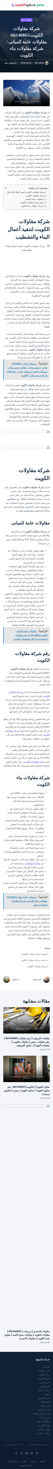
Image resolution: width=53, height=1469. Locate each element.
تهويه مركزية (43, 1429)
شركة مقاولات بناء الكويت (31, 206)
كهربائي (46, 1366)
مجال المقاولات (32, 863)
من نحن (33, 1461)
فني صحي (45, 1382)
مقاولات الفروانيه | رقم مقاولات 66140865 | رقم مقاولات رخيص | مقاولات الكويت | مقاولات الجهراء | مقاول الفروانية (27, 1042)
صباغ (47, 1394)
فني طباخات (44, 1409)
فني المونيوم (44, 1398)
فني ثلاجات (44, 1406)
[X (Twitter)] (32, 1453)
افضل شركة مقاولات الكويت (35, 954)
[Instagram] (26, 1453)
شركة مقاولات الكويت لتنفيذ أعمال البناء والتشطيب (25, 192)
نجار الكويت (44, 1425)
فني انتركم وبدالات (41, 1413)
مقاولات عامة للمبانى (33, 199)
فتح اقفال (45, 1402)
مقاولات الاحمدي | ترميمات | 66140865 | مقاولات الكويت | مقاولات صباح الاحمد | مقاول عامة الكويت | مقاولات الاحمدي (27, 1335)
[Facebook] (37, 1453)
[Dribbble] (21, 1453)
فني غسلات (44, 1417)
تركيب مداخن (43, 1433)
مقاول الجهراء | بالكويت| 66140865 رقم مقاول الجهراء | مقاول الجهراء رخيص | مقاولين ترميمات (27, 1090)
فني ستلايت (44, 1370)
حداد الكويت (44, 1374)
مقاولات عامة (26, 20)
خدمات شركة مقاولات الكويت (34, 960)
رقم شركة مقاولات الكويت (31, 202)
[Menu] (6, 5)
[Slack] (16, 1453)
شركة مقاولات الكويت (35, 196)
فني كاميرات (43, 1378)
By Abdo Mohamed (38, 1445)
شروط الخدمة (12, 1461)
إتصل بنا (24, 1461)
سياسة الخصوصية (26, 1465)
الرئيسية (43, 1461)
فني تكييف (44, 1386)
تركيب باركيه (43, 1390)
